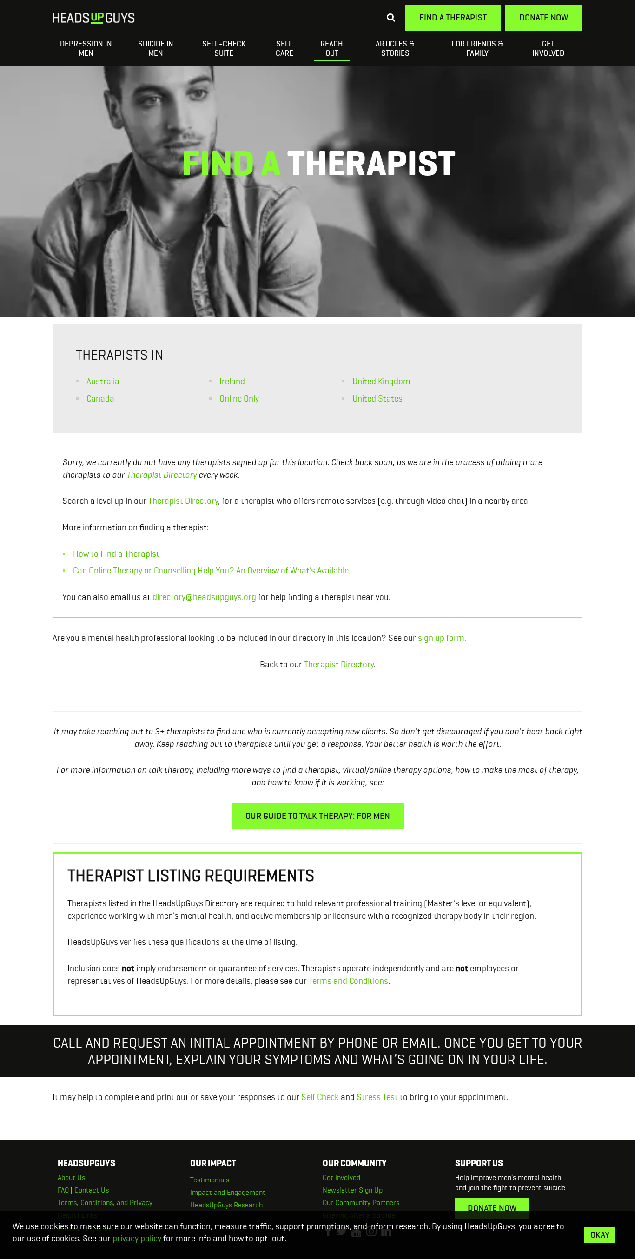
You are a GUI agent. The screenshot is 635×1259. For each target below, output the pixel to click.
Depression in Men (86, 48)
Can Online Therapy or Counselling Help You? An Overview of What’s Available (211, 570)
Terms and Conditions (348, 981)
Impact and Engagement (227, 1192)
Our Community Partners (361, 1202)
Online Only (239, 398)
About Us (71, 1177)
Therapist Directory (161, 474)
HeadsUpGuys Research (226, 1204)
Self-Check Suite (224, 48)
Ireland (232, 381)
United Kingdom (381, 381)
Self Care (284, 48)
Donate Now (544, 17)
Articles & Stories (395, 48)
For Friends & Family (477, 48)
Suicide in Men (155, 48)
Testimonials (209, 1179)
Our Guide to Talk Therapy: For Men (317, 816)
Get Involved (548, 48)
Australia (102, 381)
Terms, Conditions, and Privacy (105, 1202)
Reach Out (331, 48)
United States (377, 398)
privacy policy (136, 1238)
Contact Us (91, 1190)
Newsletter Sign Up (353, 1190)
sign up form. (442, 638)
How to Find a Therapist (116, 553)
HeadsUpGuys (94, 19)
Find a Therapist (453, 17)
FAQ (63, 1190)
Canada (100, 398)
